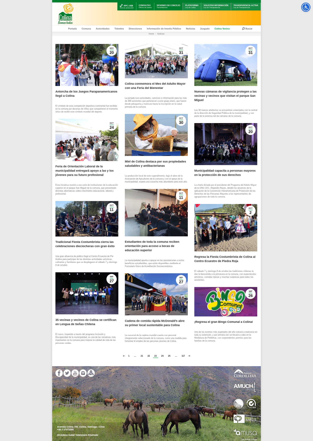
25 (169, 356)
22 (149, 356)
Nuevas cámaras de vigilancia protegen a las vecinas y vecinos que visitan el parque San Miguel (225, 96)
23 (155, 356)
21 (142, 356)
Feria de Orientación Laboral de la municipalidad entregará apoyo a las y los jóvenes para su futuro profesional (84, 171)
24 (162, 356)
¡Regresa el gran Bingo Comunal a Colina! (223, 321)
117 (183, 356)
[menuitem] (127, 2)
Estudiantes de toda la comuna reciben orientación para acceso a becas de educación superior (152, 246)
